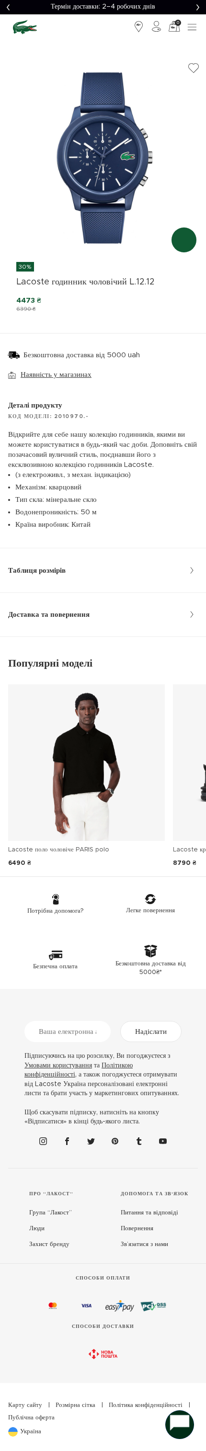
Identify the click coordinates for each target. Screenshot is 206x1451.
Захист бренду (49, 1244)
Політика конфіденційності (146, 1405)
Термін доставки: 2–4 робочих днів (103, 6)
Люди (37, 1228)
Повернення (137, 1228)
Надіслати (151, 1031)
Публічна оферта (31, 1418)
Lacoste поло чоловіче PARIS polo (58, 850)
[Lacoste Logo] (25, 26)
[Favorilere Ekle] (193, 68)
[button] (8, 7)
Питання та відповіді (149, 1213)
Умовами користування (58, 1065)
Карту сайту (25, 1405)
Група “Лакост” (50, 1213)
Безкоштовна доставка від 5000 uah (81, 355)
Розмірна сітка (75, 1405)
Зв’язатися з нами (144, 1244)
